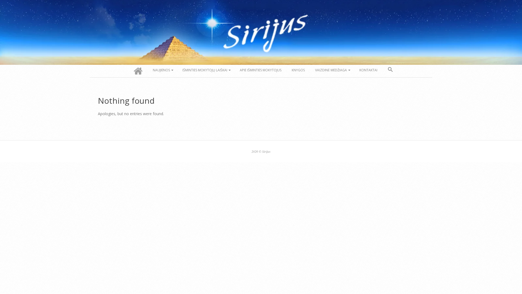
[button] (390, 70)
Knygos (298, 70)
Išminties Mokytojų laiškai (204, 70)
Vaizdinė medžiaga (331, 70)
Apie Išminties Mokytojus (260, 70)
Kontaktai (368, 70)
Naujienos (161, 70)
